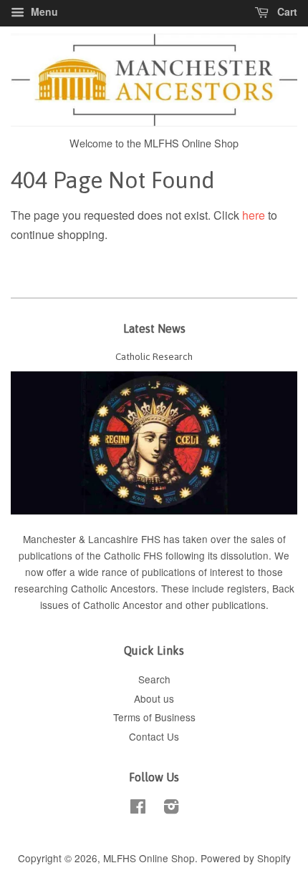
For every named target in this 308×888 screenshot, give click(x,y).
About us (154, 698)
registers (246, 588)
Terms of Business (154, 717)
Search (154, 679)
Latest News (154, 328)
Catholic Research (154, 356)
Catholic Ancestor (124, 604)
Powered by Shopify (246, 858)
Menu (43, 11)
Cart (285, 11)
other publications (226, 604)
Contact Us (154, 736)
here (253, 215)
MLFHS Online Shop (149, 858)
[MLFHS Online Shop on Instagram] (171, 808)
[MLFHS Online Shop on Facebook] (138, 808)
